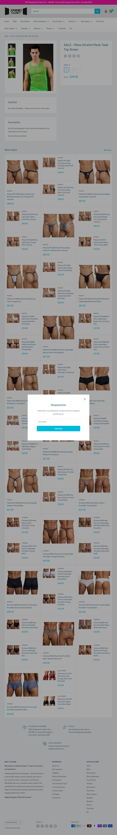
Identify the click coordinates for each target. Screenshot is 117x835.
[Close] (85, 399)
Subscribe (58, 429)
